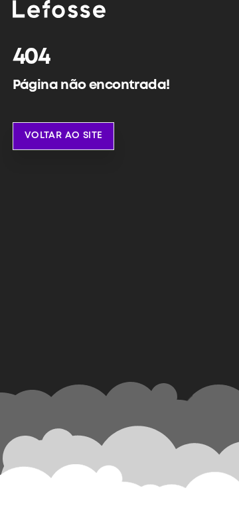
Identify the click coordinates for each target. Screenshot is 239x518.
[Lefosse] (59, 8)
